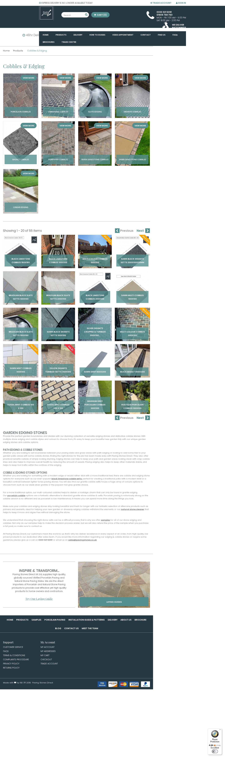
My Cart (45, 655)
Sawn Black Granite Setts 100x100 (58, 331)
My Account (47, 647)
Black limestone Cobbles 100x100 (58, 258)
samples (105, 520)
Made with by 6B (12, 682)
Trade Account (161, 3)
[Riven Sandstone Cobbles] (95, 143)
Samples (36, 619)
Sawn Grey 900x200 (95, 369)
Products (22, 619)
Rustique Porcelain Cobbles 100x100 (132, 404)
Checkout (46, 659)
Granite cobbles (132, 108)
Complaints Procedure (16, 659)
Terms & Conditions (14, 655)
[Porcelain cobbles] (20, 96)
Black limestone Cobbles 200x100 (95, 295)
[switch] (215, 751)
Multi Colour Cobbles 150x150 (94, 258)
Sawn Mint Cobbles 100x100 (21, 368)
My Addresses (48, 651)
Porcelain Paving (54, 619)
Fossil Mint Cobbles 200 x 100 (58, 404)
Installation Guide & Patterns (86, 619)
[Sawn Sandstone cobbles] (132, 143)
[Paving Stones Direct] (46, 13)
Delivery (112, 619)
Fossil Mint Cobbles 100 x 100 (21, 404)
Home (10, 619)
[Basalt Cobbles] (20, 143)
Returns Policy (11, 667)
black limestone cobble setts (66, 478)
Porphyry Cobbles (58, 156)
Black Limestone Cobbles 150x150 (21, 258)
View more (28, 77)
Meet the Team (90, 628)
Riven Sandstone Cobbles (95, 156)
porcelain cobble (16, 495)
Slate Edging (95, 108)
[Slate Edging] (95, 96)
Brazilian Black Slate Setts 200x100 (58, 295)
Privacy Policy (11, 663)
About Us (125, 619)
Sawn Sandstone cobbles (132, 156)
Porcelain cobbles (21, 108)
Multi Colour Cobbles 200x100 (132, 331)
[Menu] (220, 730)
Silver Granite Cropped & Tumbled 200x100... (95, 331)
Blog (58, 628)
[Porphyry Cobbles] (58, 143)
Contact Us (71, 628)
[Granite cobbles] (132, 96)
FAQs (6, 651)
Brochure (140, 619)
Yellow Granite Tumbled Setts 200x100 (58, 368)
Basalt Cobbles (20, 156)
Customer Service (13, 647)
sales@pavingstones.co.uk (82, 539)
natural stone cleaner (132, 509)
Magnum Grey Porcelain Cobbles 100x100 (95, 404)
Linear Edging (20, 203)
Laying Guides (114, 602)
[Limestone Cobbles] (58, 96)
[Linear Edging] (20, 191)
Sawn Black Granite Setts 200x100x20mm (132, 258)
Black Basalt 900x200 (132, 369)
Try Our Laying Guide (39, 599)
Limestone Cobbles (58, 108)
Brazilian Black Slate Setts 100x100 (21, 295)
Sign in (182, 3)
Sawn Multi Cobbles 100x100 (132, 295)
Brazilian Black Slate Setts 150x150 (21, 331)
